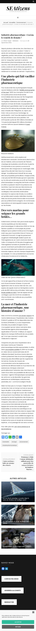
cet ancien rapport (25, 316)
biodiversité (6, 442)
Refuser (18, 627)
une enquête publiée (12, 350)
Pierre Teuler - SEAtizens (11, 41)
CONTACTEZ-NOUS (11, 579)
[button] (33, 612)
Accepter (18, 622)
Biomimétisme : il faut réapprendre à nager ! (17, 546)
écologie (14, 442)
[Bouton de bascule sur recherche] (33, 1)
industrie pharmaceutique (10, 445)
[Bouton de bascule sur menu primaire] (18, 18)
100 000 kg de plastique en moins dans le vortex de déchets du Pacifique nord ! (16, 499)
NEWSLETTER (9, 602)
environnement (24, 442)
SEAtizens (18, 8)
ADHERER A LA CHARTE (12, 590)
